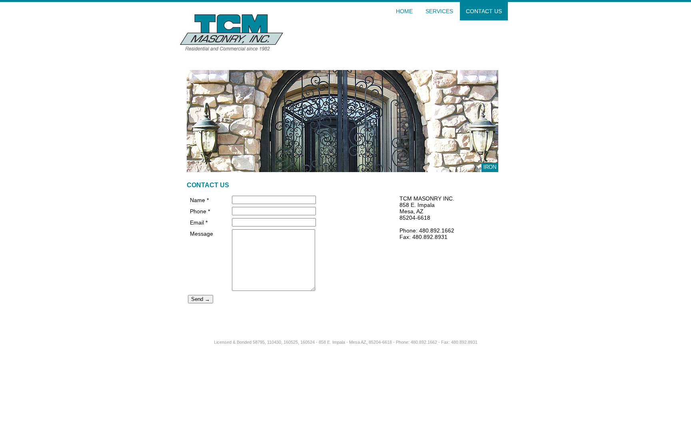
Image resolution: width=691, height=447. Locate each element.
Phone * (200, 211)
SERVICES (439, 11)
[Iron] (342, 170)
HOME (404, 11)
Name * (199, 200)
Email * (199, 222)
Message (201, 234)
